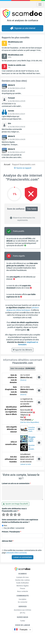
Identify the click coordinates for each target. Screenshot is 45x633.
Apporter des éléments (23, 350)
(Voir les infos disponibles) (29, 422)
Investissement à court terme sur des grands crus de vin (31, 429)
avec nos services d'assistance (31, 439)
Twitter (22, 621)
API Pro (22, 613)
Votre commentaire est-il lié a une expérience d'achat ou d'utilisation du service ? (20, 521)
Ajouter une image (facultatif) (16, 504)
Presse (22, 588)
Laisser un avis (25, 464)
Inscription (22, 599)
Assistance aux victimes (22, 610)
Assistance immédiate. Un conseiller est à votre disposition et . (31, 447)
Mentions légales (22, 586)
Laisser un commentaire (22, 557)
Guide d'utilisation (22, 583)
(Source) (23, 380)
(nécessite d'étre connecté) (16, 553)
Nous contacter (22, 591)
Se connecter (22, 602)
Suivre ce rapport (23, 168)
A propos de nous (22, 577)
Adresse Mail (7, 541)
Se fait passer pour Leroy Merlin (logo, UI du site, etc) (22, 61)
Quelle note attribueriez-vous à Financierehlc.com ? (14, 510)
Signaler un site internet (24, 28)
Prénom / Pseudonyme (11, 532)
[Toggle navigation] (40, 4)
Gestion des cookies (22, 580)
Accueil (7, 164)
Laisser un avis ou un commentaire (16, 483)
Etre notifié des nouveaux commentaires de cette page (22, 551)
